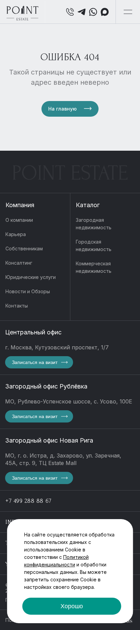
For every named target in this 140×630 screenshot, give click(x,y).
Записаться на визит (34, 362)
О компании (19, 220)
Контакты (16, 306)
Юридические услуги (30, 277)
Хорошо (71, 606)
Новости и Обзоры (27, 291)
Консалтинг (18, 263)
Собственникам (24, 248)
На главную (62, 109)
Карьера (15, 234)
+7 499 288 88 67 (28, 501)
